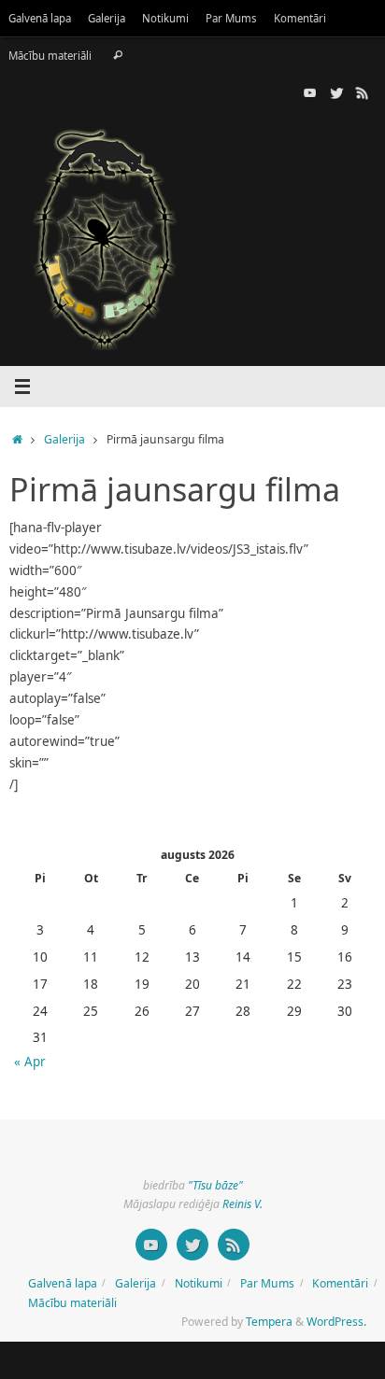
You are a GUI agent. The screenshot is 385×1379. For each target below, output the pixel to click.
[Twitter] (336, 92)
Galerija (106, 18)
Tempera (269, 1322)
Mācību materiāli (50, 56)
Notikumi (165, 18)
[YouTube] (310, 92)
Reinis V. (242, 1204)
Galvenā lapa (39, 18)
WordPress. (336, 1322)
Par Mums (231, 18)
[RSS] (362, 92)
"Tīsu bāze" (215, 1185)
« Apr (30, 1061)
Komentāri (300, 18)
